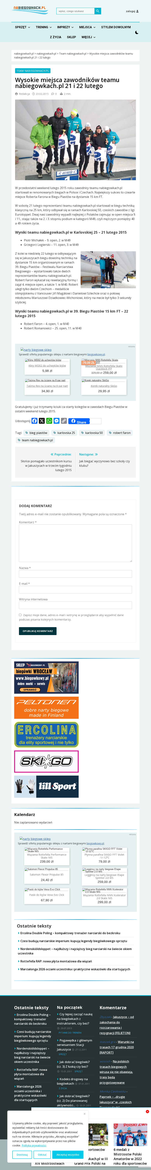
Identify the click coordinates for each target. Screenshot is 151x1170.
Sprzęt (21, 27)
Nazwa (25, 568)
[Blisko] (84, 1114)
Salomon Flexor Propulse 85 (47, 874)
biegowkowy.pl (96, 354)
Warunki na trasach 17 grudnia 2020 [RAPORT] (117, 1047)
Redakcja (24, 94)
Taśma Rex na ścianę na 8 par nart (47, 386)
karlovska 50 (94, 433)
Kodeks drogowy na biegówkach (72, 1081)
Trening (42, 27)
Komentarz (28, 522)
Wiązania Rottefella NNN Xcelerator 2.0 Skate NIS (104, 896)
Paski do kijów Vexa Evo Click (46, 895)
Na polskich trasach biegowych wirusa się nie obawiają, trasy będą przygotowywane (116, 1072)
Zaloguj (130, 11)
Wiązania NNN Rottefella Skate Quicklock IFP (103, 367)
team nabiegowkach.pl (37, 440)
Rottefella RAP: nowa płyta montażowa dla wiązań (56, 961)
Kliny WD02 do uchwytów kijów (47, 365)
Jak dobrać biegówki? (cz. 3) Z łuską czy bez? (73, 1064)
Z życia (55, 37)
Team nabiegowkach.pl (33, 70)
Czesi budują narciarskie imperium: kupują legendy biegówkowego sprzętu (73, 941)
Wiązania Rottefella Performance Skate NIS (46, 856)
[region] (47, 1137)
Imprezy (63, 27)
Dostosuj (22, 1154)
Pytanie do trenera (70, 1032)
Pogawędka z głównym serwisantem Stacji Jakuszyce (74, 1045)
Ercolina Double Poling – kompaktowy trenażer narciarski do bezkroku (70, 933)
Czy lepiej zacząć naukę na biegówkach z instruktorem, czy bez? (74, 1018)
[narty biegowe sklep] (36, 350)
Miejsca (85, 27)
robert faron (122, 433)
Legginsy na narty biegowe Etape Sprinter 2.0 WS (104, 876)
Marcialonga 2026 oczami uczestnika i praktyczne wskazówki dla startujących (75, 969)
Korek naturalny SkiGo (104, 386)
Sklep (71, 37)
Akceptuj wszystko (68, 1154)
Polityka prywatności (34, 1145)
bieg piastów (38, 433)
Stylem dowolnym (116, 27)
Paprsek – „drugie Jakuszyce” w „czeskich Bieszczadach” (116, 1102)
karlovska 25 (66, 433)
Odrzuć (42, 1154)
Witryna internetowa (33, 599)
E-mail (24, 584)
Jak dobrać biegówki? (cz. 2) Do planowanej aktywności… (73, 1100)
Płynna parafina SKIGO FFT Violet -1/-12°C (104, 856)
